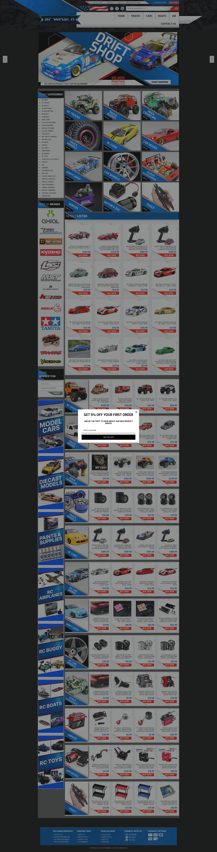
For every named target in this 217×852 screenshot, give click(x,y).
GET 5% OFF (108, 437)
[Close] (136, 412)
